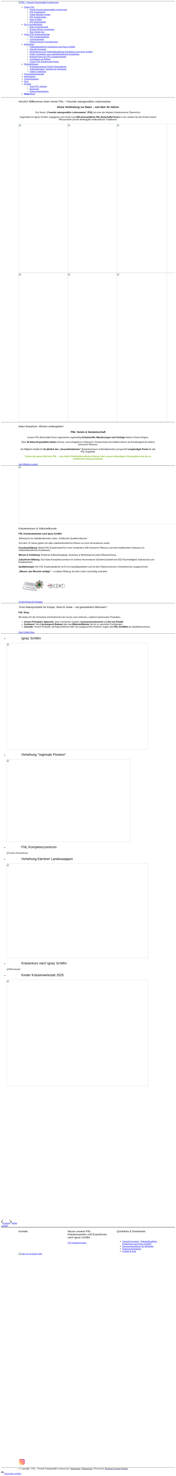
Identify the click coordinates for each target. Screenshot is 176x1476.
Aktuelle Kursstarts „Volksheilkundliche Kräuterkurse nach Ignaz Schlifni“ (139, 1242)
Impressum (75, 1468)
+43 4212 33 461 (34, 1246)
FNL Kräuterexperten (77, 1243)
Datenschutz (87, 1468)
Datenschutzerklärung (131, 1249)
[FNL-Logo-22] (39, 2)
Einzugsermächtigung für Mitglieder (138, 1246)
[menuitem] (90, 14)
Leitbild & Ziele (129, 1251)
